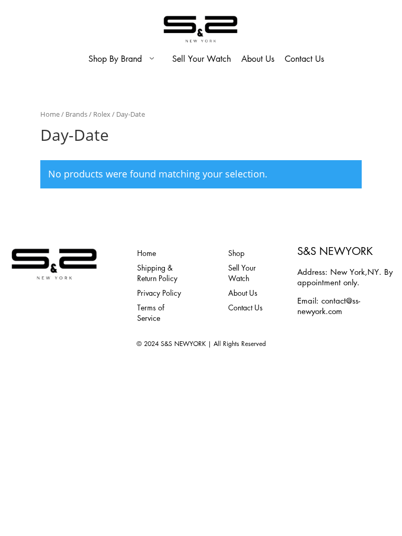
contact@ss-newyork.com (328, 305)
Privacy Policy (159, 292)
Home (50, 114)
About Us (257, 58)
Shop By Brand (115, 58)
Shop (236, 253)
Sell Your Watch (201, 58)
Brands (76, 114)
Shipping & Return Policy (157, 272)
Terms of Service (150, 312)
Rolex (101, 114)
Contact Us (304, 58)
